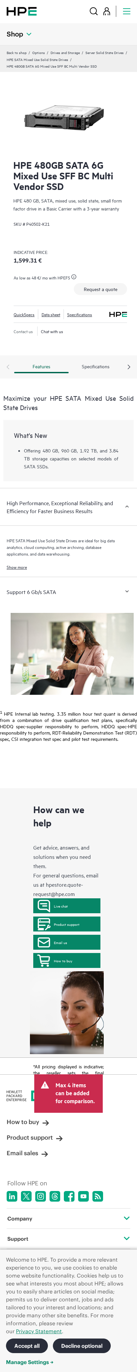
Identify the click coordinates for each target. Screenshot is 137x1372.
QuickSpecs (24, 314)
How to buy (63, 960)
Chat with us (52, 331)
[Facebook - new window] (69, 1196)
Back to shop (17, 52)
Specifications (79, 314)
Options (38, 52)
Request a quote (100, 289)
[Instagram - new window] (40, 1196)
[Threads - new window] (55, 1196)
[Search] (94, 11)
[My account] (107, 11)
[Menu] (126, 11)
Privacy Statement (39, 1331)
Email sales (22, 1153)
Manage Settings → (30, 1362)
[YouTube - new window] (83, 1196)
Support (17, 1238)
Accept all (27, 1345)
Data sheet (51, 314)
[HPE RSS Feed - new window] (97, 1196)
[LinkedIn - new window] (12, 1196)
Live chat (61, 906)
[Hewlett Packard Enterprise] (22, 11)
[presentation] (129, 367)
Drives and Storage (65, 52)
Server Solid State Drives (104, 52)
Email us (60, 942)
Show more (17, 567)
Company (19, 1218)
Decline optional (81, 1345)
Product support (66, 924)
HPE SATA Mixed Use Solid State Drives (37, 59)
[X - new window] (26, 1196)
